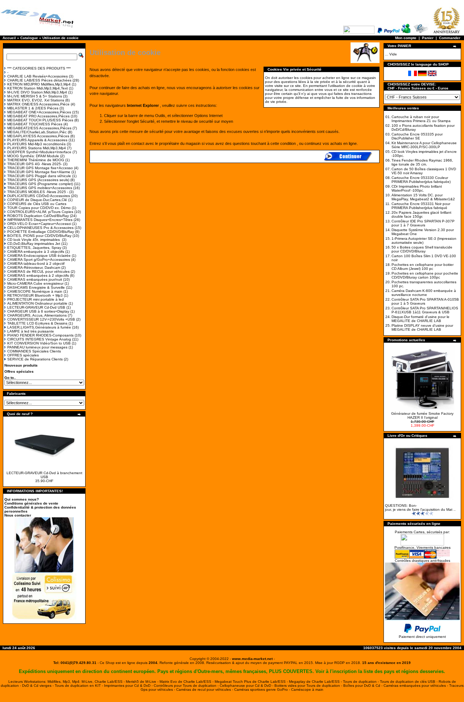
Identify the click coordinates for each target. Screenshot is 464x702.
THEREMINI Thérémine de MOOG (35, 160)
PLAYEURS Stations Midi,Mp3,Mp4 (36, 148)
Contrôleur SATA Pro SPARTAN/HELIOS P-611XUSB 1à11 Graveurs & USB (425, 310)
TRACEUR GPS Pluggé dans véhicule (39, 176)
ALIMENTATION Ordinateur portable (37, 303)
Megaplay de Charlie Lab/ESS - (316, 682)
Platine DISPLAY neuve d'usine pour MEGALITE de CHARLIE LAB (422, 327)
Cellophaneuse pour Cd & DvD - (247, 686)
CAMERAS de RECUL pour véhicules (38, 271)
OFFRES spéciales (23, 355)
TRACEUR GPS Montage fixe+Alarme (38, 172)
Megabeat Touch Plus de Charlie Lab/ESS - (252, 682)
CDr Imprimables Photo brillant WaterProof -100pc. (417, 188)
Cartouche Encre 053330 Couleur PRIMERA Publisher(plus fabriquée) (421, 180)
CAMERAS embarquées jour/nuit (34, 279)
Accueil (9, 38)
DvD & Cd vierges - (38, 686)
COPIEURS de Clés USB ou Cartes (36, 204)
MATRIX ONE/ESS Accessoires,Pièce (38, 104)
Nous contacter (17, 515)
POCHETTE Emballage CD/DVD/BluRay (40, 232)
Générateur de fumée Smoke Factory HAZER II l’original (422, 415)
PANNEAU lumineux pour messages (37, 347)
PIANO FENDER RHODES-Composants (40, 335)
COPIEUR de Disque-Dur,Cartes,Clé (37, 200)
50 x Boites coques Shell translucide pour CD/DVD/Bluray (422, 249)
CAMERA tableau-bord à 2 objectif (36, 264)
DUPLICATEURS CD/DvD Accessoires (38, 196)
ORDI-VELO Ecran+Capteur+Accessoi (39, 224)
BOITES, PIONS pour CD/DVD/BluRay (39, 236)
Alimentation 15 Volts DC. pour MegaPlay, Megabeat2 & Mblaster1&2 (423, 197)
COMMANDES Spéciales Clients (34, 351)
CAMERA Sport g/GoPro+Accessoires (38, 260)
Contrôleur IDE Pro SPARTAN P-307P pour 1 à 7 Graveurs (423, 223)
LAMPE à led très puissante (30, 331)
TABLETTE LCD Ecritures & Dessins (37, 323)
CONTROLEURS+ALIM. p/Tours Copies (40, 212)
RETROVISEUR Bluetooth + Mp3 (35, 295)
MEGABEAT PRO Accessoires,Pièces (38, 116)
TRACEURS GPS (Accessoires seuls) (38, 180)
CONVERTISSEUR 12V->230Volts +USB (41, 319)
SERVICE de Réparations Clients (35, 359)
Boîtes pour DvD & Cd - (363, 686)
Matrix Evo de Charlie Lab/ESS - (187, 682)
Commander (449, 38)
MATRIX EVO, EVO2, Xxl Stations (35, 100)
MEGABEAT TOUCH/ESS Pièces (34, 124)
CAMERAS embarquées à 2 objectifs (38, 275)
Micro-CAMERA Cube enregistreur (35, 283)
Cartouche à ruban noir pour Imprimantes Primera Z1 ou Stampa (421, 119)
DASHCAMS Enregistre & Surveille (36, 287)
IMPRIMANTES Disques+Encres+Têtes (39, 220)
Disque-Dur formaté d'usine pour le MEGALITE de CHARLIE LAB (421, 319)
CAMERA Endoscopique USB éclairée (39, 256)
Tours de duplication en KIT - (79, 686)
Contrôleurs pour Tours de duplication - (187, 686)
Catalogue (29, 38)
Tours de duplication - (361, 682)
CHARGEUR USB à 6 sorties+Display (38, 311)
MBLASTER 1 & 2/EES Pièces (32, 108)
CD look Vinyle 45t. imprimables (34, 240)
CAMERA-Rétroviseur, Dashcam (33, 267)
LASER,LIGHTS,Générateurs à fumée (39, 327)
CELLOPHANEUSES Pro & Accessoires (40, 228)
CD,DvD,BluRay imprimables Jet (33, 244)
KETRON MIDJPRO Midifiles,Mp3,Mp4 (39, 84)
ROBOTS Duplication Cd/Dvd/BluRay (38, 216)
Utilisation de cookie (60, 38)
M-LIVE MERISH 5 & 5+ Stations (34, 96)
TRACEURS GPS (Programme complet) (40, 184)
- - (252, 659)
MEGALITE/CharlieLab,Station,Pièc (37, 132)
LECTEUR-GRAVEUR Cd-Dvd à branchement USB (44, 475)
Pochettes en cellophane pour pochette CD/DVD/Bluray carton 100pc (425, 275)
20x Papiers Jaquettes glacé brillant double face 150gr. (421, 214)
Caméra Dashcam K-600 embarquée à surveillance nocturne (424, 293)
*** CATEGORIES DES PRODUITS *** (39, 68)
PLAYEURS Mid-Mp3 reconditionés (36, 144)
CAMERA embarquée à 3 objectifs (35, 252)
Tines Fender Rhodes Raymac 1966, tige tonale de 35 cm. (422, 162)
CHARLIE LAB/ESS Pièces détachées (39, 80)
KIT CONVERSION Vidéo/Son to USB (39, 343)
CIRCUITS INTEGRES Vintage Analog (39, 339)
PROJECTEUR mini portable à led (35, 299)
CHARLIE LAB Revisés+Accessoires (37, 76)
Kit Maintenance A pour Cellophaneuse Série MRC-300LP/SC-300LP (424, 145)
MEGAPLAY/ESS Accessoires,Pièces (38, 136)
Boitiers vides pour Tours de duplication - (308, 686)
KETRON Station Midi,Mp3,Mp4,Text (37, 88)
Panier (428, 38)
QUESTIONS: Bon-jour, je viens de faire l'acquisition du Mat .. (420, 507)
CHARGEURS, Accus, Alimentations (37, 315)
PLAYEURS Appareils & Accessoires (37, 140)
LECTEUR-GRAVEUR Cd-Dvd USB (36, 307)
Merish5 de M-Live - (143, 682)
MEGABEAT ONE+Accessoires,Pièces (39, 112)
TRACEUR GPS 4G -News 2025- (34, 164)
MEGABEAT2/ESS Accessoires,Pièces (39, 128)
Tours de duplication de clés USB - (409, 682)
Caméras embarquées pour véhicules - (416, 686)
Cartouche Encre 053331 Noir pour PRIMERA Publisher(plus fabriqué (421, 206)
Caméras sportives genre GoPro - (262, 689)
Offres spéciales (19, 371)
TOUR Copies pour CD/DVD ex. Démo (39, 208)
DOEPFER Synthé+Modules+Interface (39, 152)
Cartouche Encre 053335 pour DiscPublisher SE (417, 136)
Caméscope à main (307, 689)
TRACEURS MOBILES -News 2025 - (37, 192)
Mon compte (406, 38)
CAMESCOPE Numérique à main (34, 291)
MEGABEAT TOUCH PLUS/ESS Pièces (40, 120)
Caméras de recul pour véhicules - (205, 689)
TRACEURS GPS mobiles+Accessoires (39, 188)
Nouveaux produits (21, 365)
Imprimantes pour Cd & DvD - (129, 686)
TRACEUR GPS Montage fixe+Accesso (40, 168)
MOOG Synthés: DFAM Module (33, 156)
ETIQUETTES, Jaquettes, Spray (34, 248)
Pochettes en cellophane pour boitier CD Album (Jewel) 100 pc (422, 267)
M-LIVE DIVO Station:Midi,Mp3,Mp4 (37, 92)
